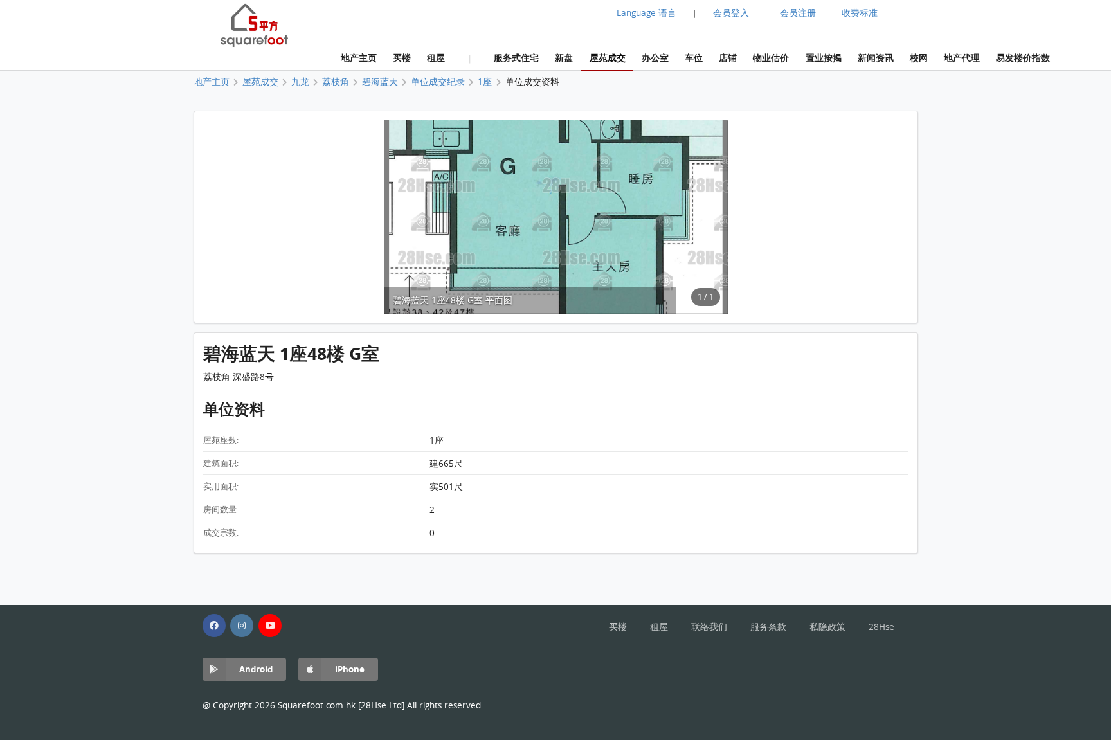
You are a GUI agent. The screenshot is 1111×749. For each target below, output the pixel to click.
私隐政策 (827, 627)
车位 (694, 57)
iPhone (350, 669)
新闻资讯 (876, 57)
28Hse (881, 627)
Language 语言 (646, 13)
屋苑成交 (608, 57)
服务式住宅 (516, 57)
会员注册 (798, 13)
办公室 (655, 57)
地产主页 (359, 57)
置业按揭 (824, 57)
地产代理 (962, 57)
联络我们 (709, 627)
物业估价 (771, 57)
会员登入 (731, 13)
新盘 (564, 57)
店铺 (728, 57)
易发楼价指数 (1023, 57)
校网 (919, 57)
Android (256, 669)
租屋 (436, 57)
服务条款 (768, 627)
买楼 (402, 57)
